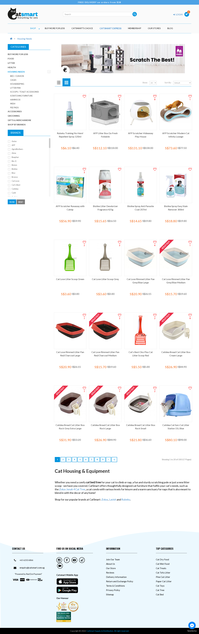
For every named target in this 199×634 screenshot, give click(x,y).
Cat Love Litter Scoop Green (70, 279)
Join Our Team (113, 559)
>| (114, 459)
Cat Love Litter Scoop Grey (105, 279)
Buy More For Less (55, 28)
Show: (145, 82)
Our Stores (154, 28)
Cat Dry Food (162, 559)
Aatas (14, 141)
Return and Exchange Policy (119, 581)
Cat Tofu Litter (163, 572)
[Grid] (66, 82)
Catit (13, 193)
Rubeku (125, 499)
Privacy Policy (113, 590)
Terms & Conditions (115, 585)
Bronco (14, 177)
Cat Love (15, 181)
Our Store (111, 568)
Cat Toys (160, 585)
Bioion (14, 165)
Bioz (13, 173)
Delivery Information (116, 577)
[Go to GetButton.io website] (192, 631)
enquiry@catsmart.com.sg (32, 567)
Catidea (14, 189)
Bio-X (13, 161)
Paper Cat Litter (164, 581)
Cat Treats (161, 568)
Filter (11, 201)
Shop (33, 28)
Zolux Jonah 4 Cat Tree (72, 489)
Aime (13, 153)
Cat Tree (160, 590)
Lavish (112, 499)
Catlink (14, 197)
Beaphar (15, 157)
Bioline (14, 169)
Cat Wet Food (162, 564)
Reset (20, 201)
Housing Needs (24, 38)
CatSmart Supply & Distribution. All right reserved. (107, 631)
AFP (13, 145)
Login (179, 14)
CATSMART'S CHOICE (82, 28)
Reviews (110, 572)
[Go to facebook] (192, 625)
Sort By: (168, 82)
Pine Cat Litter (163, 577)
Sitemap (110, 594)
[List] (59, 82)
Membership (134, 28)
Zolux (104, 499)
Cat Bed (160, 594)
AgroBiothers (17, 149)
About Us (110, 564)
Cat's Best (15, 185)
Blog (170, 28)
